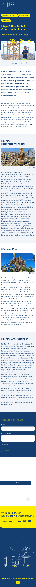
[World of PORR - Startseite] (11, 4)
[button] (3, 4)
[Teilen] (26, 63)
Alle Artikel (15, 483)
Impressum (18, 578)
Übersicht (14, 63)
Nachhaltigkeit (24, 15)
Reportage (6, 20)
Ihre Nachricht (6, 433)
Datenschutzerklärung (28, 578)
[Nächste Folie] (33, 499)
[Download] (22, 63)
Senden (6, 450)
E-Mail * (4, 425)
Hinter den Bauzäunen (9, 15)
